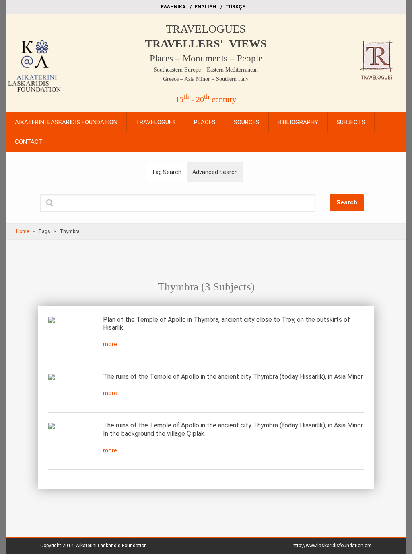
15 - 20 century (205, 99)
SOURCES (247, 122)
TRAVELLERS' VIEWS (206, 43)
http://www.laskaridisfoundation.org (332, 545)
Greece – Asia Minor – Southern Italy (206, 79)
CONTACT (29, 141)
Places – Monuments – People (206, 58)
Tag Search (166, 172)
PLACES (205, 122)
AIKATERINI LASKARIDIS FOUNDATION (66, 122)
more (110, 344)
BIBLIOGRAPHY (298, 122)
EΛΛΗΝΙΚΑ (173, 7)
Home (22, 231)
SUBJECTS (350, 122)
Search (346, 202)
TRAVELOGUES (206, 28)
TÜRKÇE (235, 7)
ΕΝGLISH (205, 7)
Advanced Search (215, 172)
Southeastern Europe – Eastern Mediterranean (206, 70)
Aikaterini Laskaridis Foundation (111, 545)
